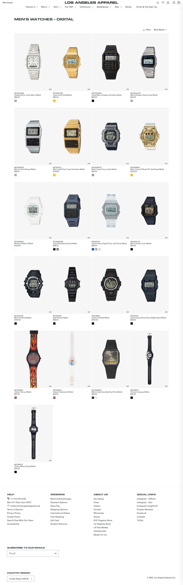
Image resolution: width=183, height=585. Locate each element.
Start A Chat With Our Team (20, 520)
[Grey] (93, 175)
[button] (157, 2)
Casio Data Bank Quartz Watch (65, 243)
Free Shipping (57, 516)
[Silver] (15, 100)
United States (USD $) (18, 578)
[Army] (57, 249)
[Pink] (99, 249)
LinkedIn (141, 516)
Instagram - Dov (144, 502)
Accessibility (13, 524)
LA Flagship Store (102, 524)
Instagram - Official (146, 498)
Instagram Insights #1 (147, 506)
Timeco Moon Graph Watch (25, 466)
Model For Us (100, 534)
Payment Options (58, 502)
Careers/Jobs (100, 531)
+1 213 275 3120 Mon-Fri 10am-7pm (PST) (19, 500)
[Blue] (93, 249)
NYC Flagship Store (103, 520)
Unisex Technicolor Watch (63, 392)
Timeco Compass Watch (139, 392)
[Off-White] (61, 249)
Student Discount (58, 524)
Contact (97, 509)
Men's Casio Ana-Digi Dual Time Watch (107, 392)
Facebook (141, 513)
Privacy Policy (14, 513)
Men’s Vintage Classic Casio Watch (144, 95)
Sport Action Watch (60, 317)
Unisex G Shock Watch (100, 317)
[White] (15, 249)
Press (96, 502)
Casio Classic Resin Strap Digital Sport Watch (148, 317)
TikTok (140, 520)
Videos (97, 506)
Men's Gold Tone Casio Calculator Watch (69, 169)
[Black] (93, 100)
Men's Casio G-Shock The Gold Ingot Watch (147, 169)
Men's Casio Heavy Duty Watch (104, 169)
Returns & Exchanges (60, 498)
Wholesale (99, 513)
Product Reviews (145, 509)
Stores (97, 516)
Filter (148, 29)
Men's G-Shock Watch (22, 317)
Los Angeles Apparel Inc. (165, 577)
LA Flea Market (101, 527)
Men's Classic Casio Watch (140, 243)
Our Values (99, 498)
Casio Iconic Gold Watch (62, 95)
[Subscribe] (55, 553)
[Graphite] (93, 397)
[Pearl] (96, 397)
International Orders (60, 513)
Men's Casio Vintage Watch (25, 169)
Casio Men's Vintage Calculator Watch (107, 95)
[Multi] (15, 397)
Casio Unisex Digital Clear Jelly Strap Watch (109, 243)
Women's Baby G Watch (23, 243)
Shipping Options (59, 509)
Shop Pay (55, 506)
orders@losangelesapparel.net (25, 506)
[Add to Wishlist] (50, 89)
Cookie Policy (13, 516)
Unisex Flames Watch (22, 392)
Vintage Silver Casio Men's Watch (27, 95)
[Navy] (54, 249)
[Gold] (54, 100)
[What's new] (174, 2)
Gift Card (54, 520)
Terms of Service (15, 509)
